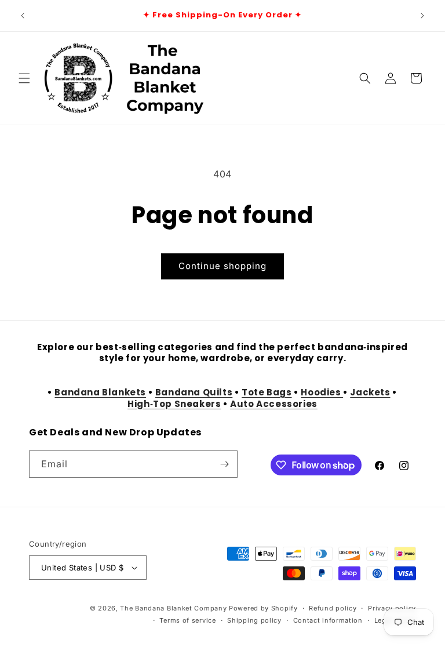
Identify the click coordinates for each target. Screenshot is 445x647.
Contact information (328, 620)
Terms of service (187, 620)
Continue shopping (222, 265)
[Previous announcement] (22, 15)
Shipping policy (254, 620)
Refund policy (332, 608)
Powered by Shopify (263, 608)
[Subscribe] (224, 464)
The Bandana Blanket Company (173, 608)
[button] (24, 78)
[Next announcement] (422, 15)
